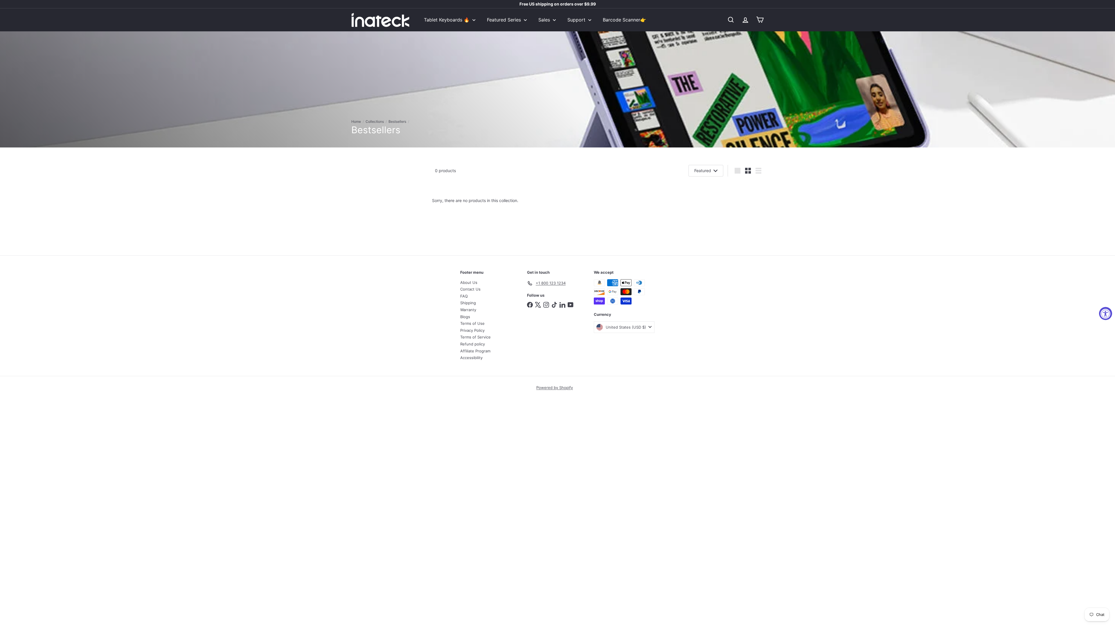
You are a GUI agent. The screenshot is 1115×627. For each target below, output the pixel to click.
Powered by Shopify (554, 387)
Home (356, 122)
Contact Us (470, 289)
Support (577, 20)
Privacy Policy (472, 330)
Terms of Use (472, 323)
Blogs (465, 316)
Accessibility (471, 357)
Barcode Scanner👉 (624, 20)
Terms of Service (475, 337)
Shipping (468, 302)
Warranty (468, 309)
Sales (544, 20)
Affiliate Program (475, 351)
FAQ (464, 296)
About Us (468, 282)
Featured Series (504, 20)
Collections (375, 122)
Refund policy (472, 344)
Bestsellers (397, 122)
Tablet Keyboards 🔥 (447, 20)
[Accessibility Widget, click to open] (1105, 313)
